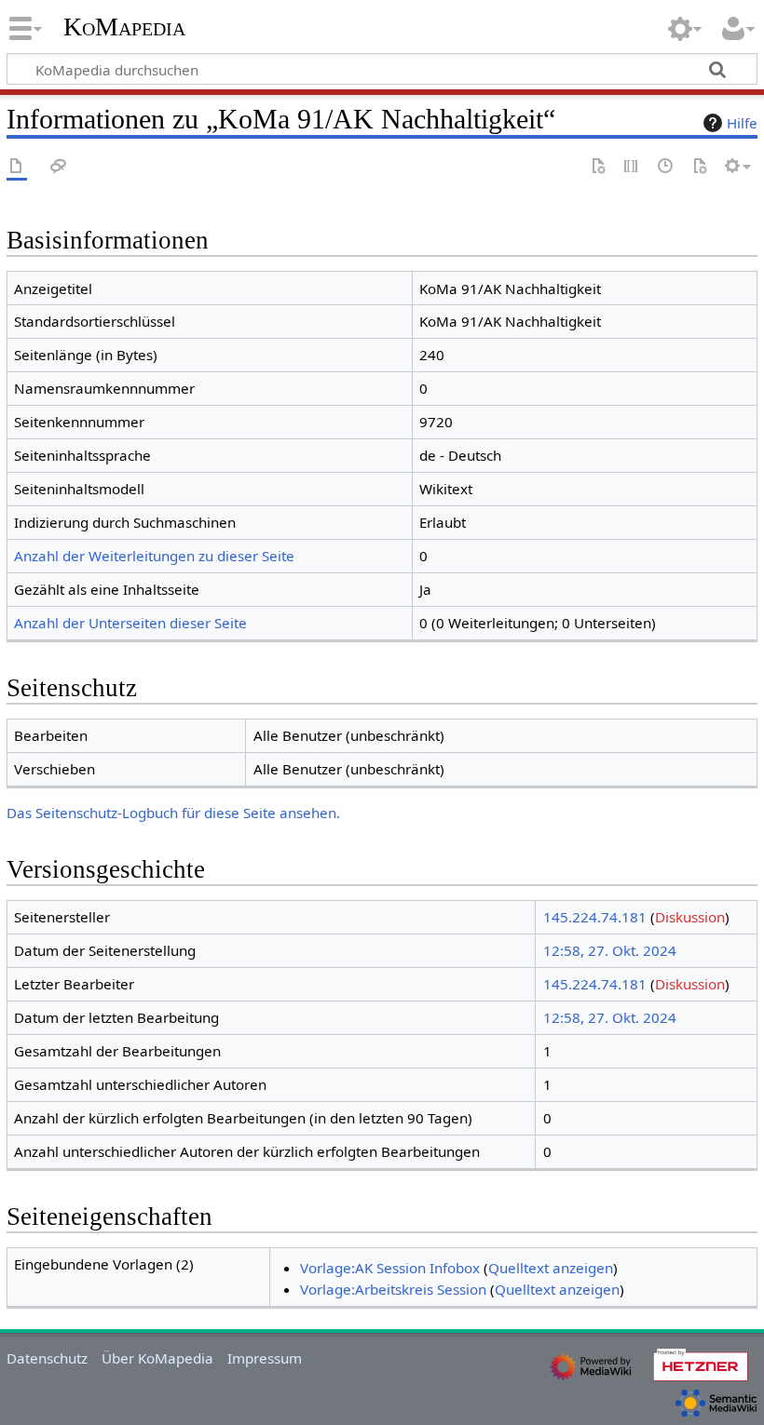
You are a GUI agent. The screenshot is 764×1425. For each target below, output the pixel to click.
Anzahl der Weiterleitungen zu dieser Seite (154, 555)
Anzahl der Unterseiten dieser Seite (130, 622)
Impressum (264, 1358)
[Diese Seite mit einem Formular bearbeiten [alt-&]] (598, 167)
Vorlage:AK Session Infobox (390, 1267)
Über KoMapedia (157, 1358)
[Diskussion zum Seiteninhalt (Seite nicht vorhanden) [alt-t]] (58, 167)
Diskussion (690, 916)
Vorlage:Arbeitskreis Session (393, 1289)
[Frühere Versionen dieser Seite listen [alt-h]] (666, 167)
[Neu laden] (699, 167)
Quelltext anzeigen (550, 1267)
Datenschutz (47, 1358)
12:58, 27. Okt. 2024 (609, 950)
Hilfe (742, 123)
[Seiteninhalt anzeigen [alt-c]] (17, 167)
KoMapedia (124, 27)
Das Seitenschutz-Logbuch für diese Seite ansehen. (173, 812)
